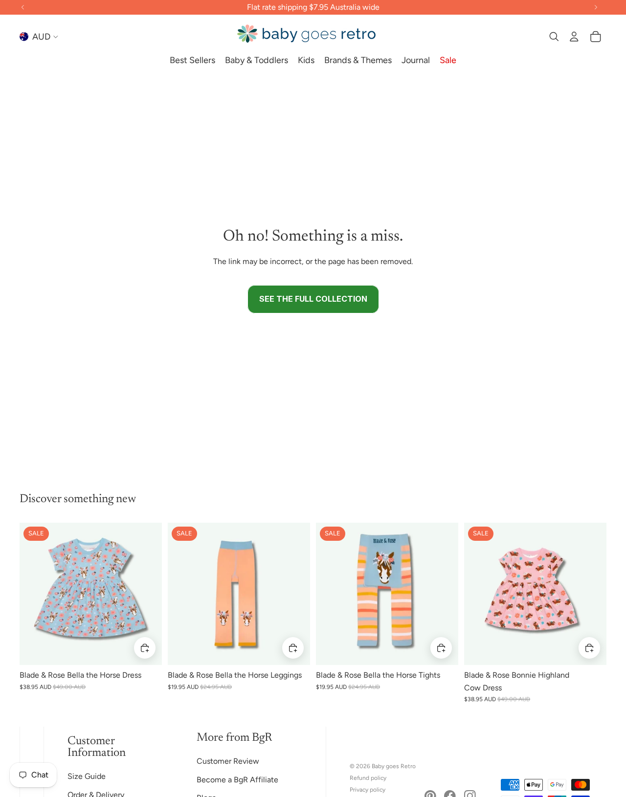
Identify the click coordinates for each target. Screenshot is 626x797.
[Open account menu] (574, 36)
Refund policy (368, 778)
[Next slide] (147, 594)
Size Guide (86, 776)
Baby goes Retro (394, 766)
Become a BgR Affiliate (237, 779)
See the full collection (313, 299)
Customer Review (228, 761)
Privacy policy (367, 789)
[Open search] (553, 36)
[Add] (145, 648)
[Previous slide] (34, 594)
